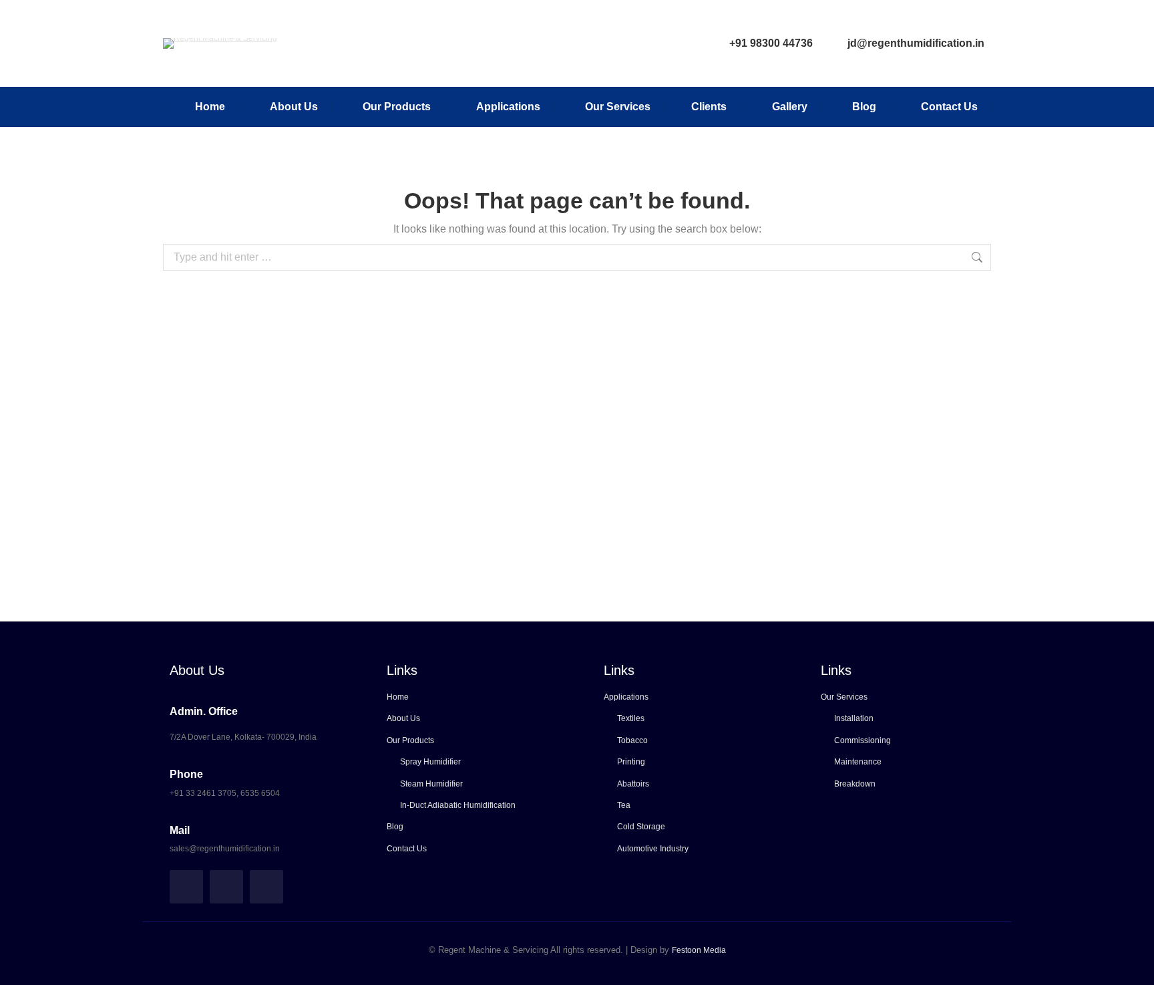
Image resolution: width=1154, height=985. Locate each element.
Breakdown (855, 784)
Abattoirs (633, 784)
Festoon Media (699, 950)
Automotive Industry (653, 848)
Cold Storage (641, 826)
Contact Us (407, 848)
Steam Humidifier (431, 784)
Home (398, 697)
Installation (854, 718)
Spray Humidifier (430, 761)
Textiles (630, 718)
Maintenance (858, 761)
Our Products (410, 740)
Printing (631, 761)
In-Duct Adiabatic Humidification (458, 805)
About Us (403, 718)
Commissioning (862, 740)
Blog (395, 826)
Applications (626, 697)
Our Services (844, 697)
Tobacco (632, 740)
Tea (623, 805)
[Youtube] (266, 886)
